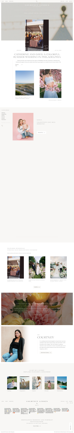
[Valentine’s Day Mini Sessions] (44, 133)
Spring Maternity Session (55, 100)
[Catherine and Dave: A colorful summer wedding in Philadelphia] (22, 64)
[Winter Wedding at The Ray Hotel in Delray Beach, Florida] (58, 267)
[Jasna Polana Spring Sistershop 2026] (37, 267)
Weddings (19, 50)
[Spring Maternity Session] (50, 83)
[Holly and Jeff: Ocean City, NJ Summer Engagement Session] (24, 83)
